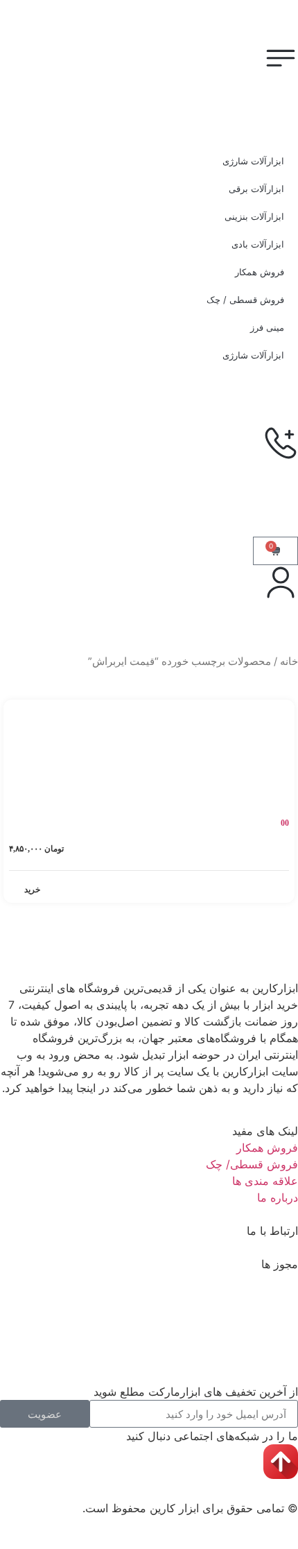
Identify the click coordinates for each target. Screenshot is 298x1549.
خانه (289, 661)
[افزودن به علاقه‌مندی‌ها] (21, 713)
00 (285, 823)
